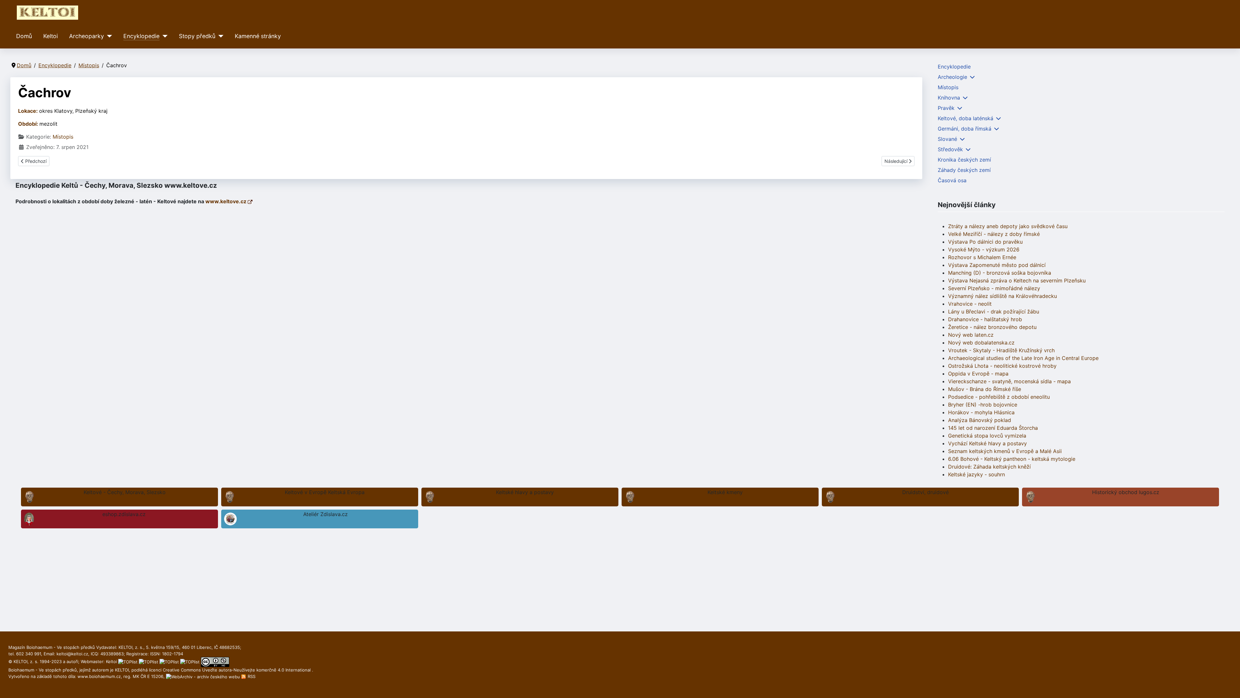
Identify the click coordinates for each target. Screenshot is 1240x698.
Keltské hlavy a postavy (525, 492)
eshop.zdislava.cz (124, 514)
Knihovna (949, 97)
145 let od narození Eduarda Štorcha (993, 428)
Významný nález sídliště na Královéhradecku (1002, 296)
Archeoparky (86, 36)
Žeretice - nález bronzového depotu (992, 327)
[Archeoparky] (108, 36)
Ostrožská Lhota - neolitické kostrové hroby (1002, 366)
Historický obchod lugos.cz (1125, 492)
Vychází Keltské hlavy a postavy (987, 443)
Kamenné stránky (258, 36)
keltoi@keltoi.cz (72, 653)
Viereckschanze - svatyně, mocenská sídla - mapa (1009, 381)
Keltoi (50, 36)
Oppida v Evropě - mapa (978, 373)
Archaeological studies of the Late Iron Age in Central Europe (1023, 358)
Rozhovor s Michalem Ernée (982, 257)
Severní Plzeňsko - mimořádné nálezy (994, 288)
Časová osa (952, 180)
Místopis (63, 136)
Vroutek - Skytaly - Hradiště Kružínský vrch (1001, 350)
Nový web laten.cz (971, 335)
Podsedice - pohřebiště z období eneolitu (999, 397)
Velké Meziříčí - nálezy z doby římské (994, 234)
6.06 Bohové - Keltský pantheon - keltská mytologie (1011, 459)
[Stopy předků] (219, 36)
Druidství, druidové (925, 492)
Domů (24, 36)
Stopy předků (197, 36)
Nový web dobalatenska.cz (981, 342)
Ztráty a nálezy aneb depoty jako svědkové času (1008, 226)
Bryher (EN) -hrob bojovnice (982, 404)
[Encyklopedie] (164, 36)
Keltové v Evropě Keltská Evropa (325, 492)
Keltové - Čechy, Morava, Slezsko (125, 492)
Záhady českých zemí (964, 170)
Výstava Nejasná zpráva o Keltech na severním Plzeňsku (1017, 280)
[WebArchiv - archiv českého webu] (203, 676)
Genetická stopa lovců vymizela (987, 435)
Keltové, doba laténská (965, 118)
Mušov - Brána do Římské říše (984, 389)
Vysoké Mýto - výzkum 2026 (983, 249)
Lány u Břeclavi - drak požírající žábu (993, 311)
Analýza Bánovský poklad (979, 420)
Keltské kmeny (725, 492)
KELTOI (122, 669)
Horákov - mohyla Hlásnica (981, 412)
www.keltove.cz (226, 201)
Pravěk (946, 108)
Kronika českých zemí (964, 159)
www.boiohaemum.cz (99, 676)
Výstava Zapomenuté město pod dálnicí (997, 265)
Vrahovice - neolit (970, 304)
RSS (250, 676)
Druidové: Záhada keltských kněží (989, 466)
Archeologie (952, 77)
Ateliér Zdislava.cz (325, 514)
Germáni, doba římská (964, 128)
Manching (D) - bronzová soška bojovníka (999, 273)
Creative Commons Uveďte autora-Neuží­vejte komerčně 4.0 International (237, 669)
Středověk (950, 149)
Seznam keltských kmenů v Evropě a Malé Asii (1005, 451)
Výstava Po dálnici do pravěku (985, 241)
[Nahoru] (1229, 686)
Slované (947, 139)
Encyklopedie (141, 36)
